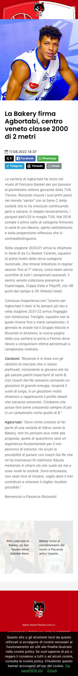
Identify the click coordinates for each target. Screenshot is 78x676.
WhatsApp (49, 158)
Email (56, 165)
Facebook (27, 158)
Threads (37, 165)
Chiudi (52, 671)
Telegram (16, 165)
